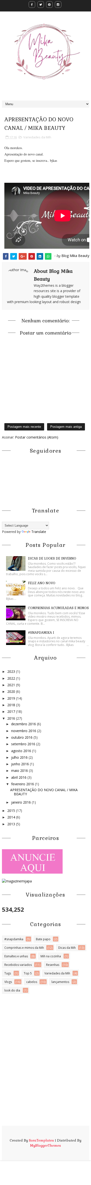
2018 (11, 705)
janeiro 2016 (21, 802)
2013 (11, 824)
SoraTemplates (41, 1140)
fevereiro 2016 (23, 784)
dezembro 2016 (24, 724)
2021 (11, 685)
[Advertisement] (45, 1080)
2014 (11, 817)
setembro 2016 (23, 744)
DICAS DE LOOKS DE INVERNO (52, 558)
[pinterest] (49, 4)
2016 (11, 718)
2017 (11, 711)
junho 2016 (20, 764)
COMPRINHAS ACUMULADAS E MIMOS (58, 608)
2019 (11, 698)
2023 (11, 671)
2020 (11, 691)
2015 (11, 810)
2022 (11, 678)
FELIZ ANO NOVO (41, 583)
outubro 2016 (22, 737)
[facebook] (32, 4)
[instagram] (58, 4)
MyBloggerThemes (45, 1145)
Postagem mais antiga (66, 427)
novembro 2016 (24, 730)
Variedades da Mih (37, 137)
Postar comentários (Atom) (36, 437)
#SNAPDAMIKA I (41, 633)
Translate (38, 531)
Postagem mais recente (24, 427)
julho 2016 (20, 757)
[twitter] (40, 4)
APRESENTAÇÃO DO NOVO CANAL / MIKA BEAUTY (44, 791)
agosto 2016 (21, 750)
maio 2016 (20, 770)
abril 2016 (19, 777)
